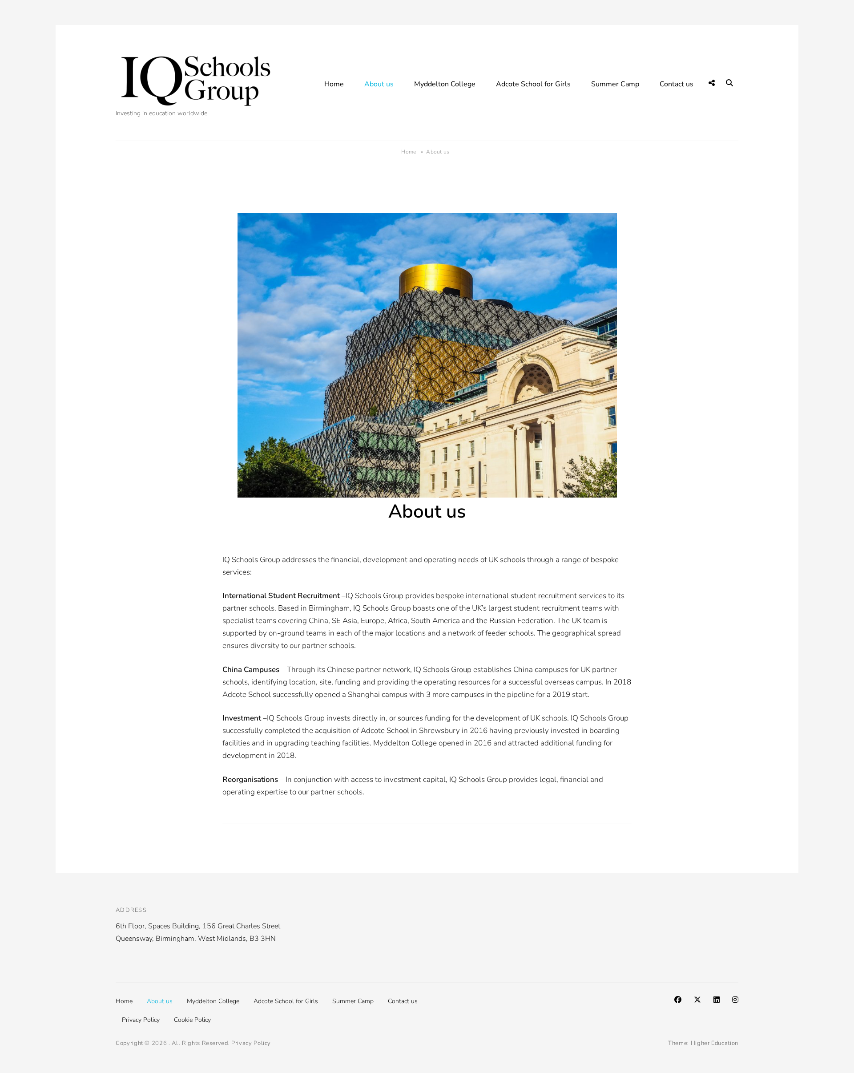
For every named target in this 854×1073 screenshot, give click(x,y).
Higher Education (714, 1043)
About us (379, 84)
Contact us (676, 84)
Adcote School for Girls (533, 84)
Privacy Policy (141, 1020)
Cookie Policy (192, 1020)
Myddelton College (444, 84)
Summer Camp (615, 84)
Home (334, 84)
